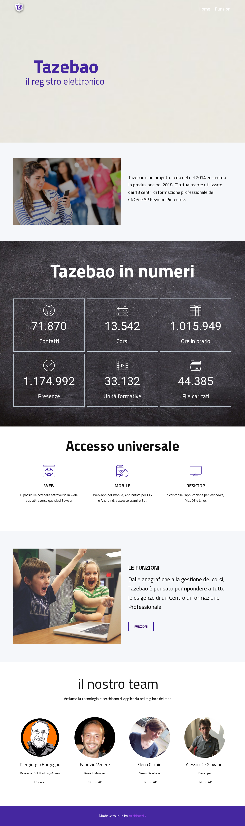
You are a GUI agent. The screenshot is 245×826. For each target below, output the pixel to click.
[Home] (19, 8)
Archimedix (137, 816)
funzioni (141, 626)
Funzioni (223, 9)
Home (204, 9)
